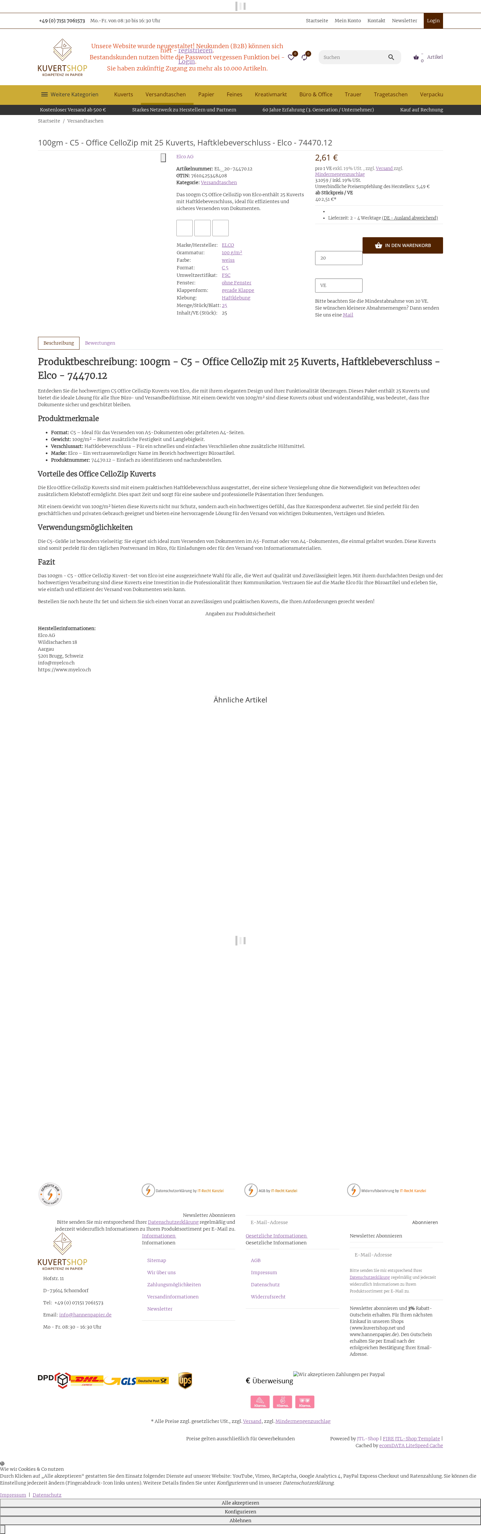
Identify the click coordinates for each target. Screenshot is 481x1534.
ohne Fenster (236, 283)
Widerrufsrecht (268, 1297)
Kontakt (376, 21)
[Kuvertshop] (62, 57)
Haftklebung (236, 298)
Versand (385, 168)
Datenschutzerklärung (173, 1222)
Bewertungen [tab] (100, 343)
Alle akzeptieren (240, 1503)
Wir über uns (161, 1272)
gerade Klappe (238, 290)
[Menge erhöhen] (320, 272)
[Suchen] (394, 57)
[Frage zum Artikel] (220, 228)
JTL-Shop (368, 1439)
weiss (228, 260)
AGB (255, 1260)
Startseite (317, 21)
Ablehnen (240, 1521)
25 (224, 305)
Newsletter (404, 21)
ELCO (228, 245)
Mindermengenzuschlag (340, 174)
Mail (348, 315)
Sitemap (156, 1260)
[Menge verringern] (320, 244)
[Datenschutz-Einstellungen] (2, 1529)
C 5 (225, 268)
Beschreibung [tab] (59, 343)
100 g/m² (232, 253)
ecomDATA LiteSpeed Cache (411, 1445)
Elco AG (184, 157)
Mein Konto (348, 21)
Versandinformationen (173, 1297)
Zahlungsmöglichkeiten (174, 1285)
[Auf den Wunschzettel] (202, 228)
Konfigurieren (240, 1512)
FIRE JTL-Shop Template (411, 1439)
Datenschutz (265, 1285)
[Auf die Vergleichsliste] (184, 228)
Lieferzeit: (383, 218)
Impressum (264, 1272)
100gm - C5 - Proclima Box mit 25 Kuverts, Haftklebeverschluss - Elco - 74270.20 (129, 1143)
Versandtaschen (219, 182)
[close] (163, 157)
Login (186, 61)
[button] (291, 57)
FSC (226, 275)
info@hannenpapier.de (85, 1315)
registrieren (195, 50)
